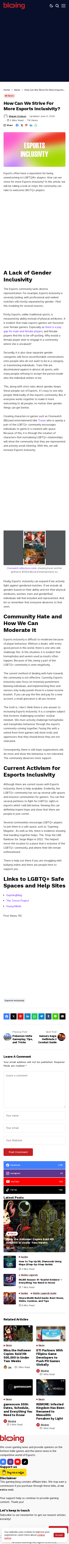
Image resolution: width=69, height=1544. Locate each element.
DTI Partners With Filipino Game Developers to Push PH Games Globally (49, 1357)
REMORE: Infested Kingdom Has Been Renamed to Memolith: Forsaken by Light (50, 1411)
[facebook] (3, 1462)
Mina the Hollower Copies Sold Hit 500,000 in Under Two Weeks (30, 1240)
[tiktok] (25, 1462)
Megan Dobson (17, 116)
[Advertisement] (34, 47)
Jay (12, 1247)
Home (7, 89)
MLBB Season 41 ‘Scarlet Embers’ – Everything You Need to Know (40, 1281)
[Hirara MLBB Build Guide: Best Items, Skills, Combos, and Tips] (10, 1298)
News (17, 89)
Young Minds (13, 906)
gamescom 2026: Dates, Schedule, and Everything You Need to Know (18, 1410)
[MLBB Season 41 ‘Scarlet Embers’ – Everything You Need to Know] (10, 1280)
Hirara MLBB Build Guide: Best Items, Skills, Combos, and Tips (41, 1299)
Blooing (45, 1370)
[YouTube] (18, 1462)
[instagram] (10, 1462)
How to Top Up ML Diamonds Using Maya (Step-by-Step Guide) (40, 1263)
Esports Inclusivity (14, 1000)
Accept (59, 1535)
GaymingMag (14, 895)
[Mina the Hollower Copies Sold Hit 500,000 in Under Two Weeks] (34, 1225)
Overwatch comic (22, 568)
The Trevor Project (17, 900)
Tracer (42, 420)
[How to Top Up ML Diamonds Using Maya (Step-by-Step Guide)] (10, 1262)
